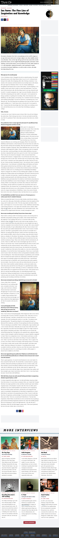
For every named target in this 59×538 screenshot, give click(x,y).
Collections (35, 5)
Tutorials (21, 5)
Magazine (44, 5)
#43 (6, 208)
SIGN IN (51, 2)
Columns (30, 5)
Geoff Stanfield (4, 16)
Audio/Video (26, 5)
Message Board (32, 532)
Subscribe (49, 5)
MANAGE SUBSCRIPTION (44, 2)
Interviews (10, 5)
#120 (11, 221)
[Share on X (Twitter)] (5, 20)
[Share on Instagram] (7, 20)
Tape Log (40, 5)
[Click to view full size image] (20, 40)
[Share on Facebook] (2, 20)
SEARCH (56, 2)
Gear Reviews (15, 5)
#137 (44, 504)
